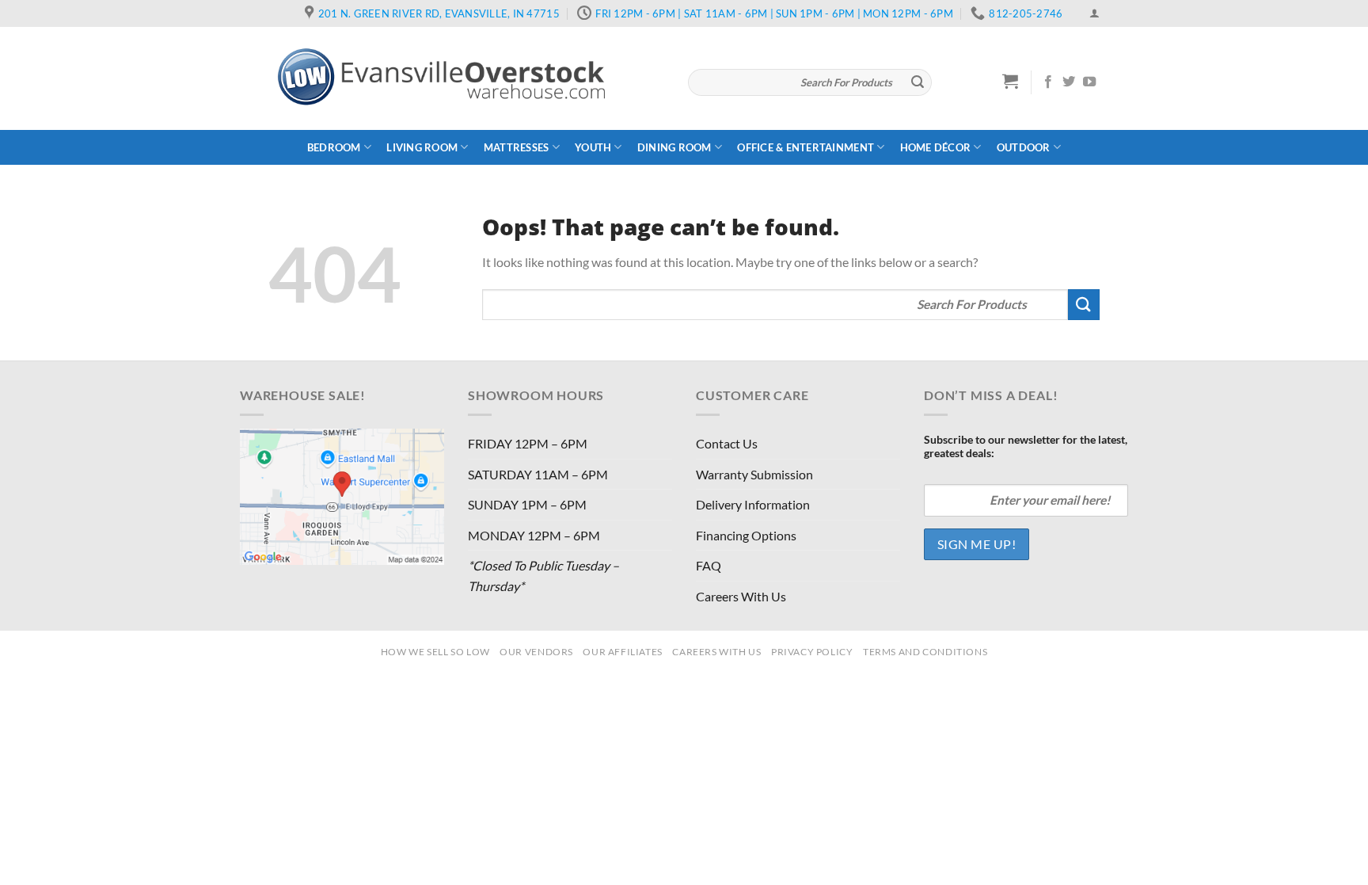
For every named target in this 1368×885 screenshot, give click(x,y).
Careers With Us (741, 596)
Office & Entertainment (805, 147)
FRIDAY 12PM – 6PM (527, 443)
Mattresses (516, 147)
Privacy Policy (812, 652)
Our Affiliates (623, 652)
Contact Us (727, 443)
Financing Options (746, 535)
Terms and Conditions (925, 652)
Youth (593, 147)
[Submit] (917, 82)
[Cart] (1010, 80)
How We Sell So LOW (435, 652)
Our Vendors (536, 652)
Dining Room (674, 147)
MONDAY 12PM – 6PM (534, 535)
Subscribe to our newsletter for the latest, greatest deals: (1025, 446)
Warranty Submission (754, 474)
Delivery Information (753, 504)
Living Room (422, 147)
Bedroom (334, 147)
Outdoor (1024, 147)
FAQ (708, 565)
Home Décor (935, 147)
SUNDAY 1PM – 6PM (527, 504)
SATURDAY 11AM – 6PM (538, 474)
